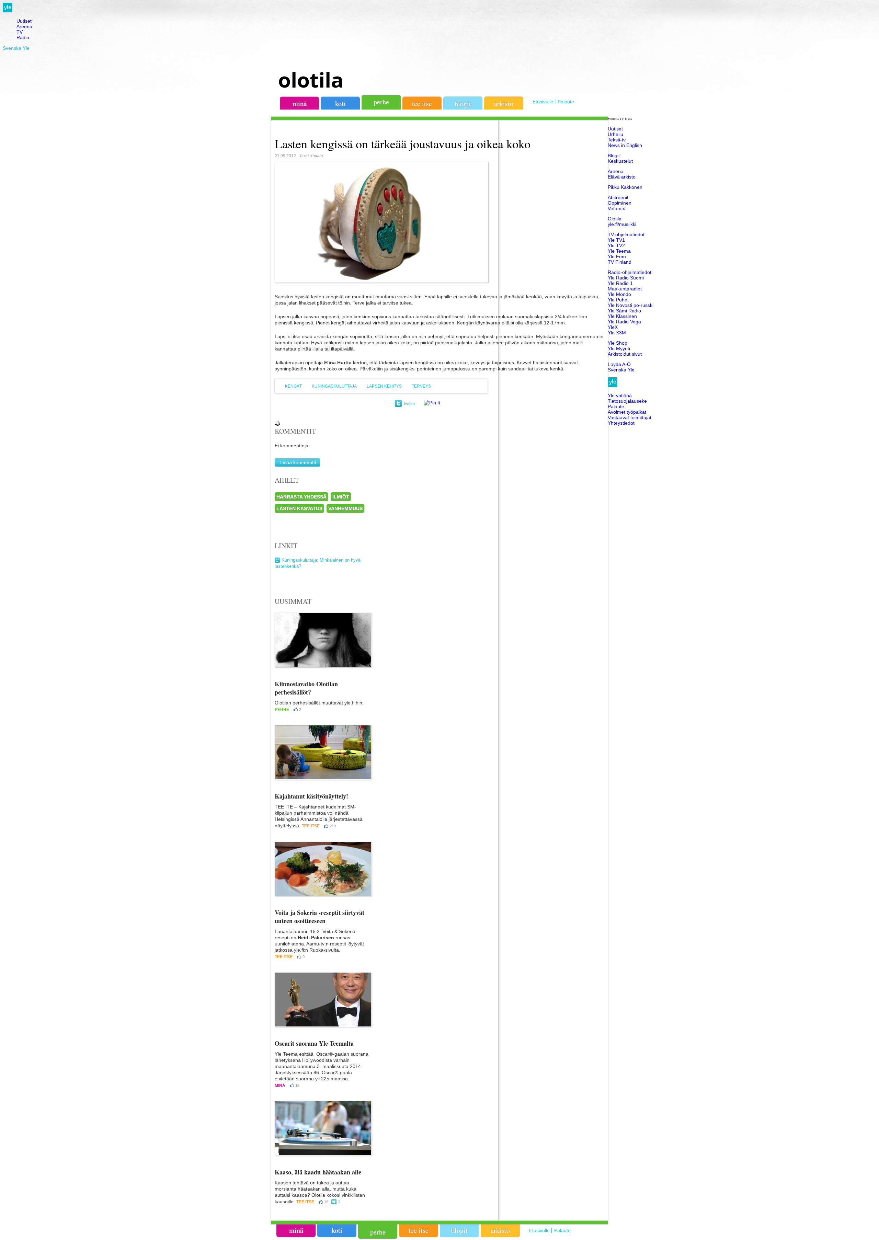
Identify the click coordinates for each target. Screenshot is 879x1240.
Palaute (566, 101)
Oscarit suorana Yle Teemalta (314, 1043)
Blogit (463, 103)
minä (300, 103)
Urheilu (615, 134)
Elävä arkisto (622, 177)
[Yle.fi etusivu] (7, 10)
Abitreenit (618, 197)
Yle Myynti (619, 348)
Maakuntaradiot (625, 288)
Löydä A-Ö (619, 364)
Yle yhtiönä (620, 395)
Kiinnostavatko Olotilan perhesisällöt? (306, 688)
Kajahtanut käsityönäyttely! (311, 796)
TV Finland (619, 262)
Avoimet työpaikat (627, 412)
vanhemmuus (345, 508)
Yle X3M (617, 332)
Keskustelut (620, 161)
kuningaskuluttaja (334, 386)
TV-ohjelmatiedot (626, 234)
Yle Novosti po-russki (630, 305)
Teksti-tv (617, 139)
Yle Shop (617, 343)
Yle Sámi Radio (624, 310)
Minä (280, 1085)
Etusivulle (543, 101)
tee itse (422, 103)
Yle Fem (617, 256)
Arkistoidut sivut (625, 354)
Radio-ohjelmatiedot (629, 272)
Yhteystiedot (621, 423)
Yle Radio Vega (624, 321)
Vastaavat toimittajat (629, 417)
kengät (293, 386)
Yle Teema (619, 251)
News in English (625, 145)
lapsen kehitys (384, 386)
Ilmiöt (340, 497)
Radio (22, 37)
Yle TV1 (616, 240)
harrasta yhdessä (301, 497)
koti (340, 103)
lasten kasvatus (299, 508)
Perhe (282, 709)
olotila (310, 80)
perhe (381, 101)
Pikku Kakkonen (625, 187)
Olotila (614, 218)
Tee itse (311, 826)
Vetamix (616, 208)
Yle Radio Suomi (626, 277)
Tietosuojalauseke (627, 401)
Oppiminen (619, 203)
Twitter (409, 403)
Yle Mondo (619, 294)
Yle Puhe (617, 299)
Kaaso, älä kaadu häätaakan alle (318, 1172)
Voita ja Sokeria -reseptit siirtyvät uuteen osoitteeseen (319, 916)
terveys (421, 386)
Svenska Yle (16, 48)
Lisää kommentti (298, 462)
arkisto (503, 103)
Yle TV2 (616, 245)
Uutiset (24, 21)
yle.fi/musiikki (622, 224)
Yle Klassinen (622, 316)
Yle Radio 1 (620, 283)
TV (19, 32)
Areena (24, 26)
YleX (613, 327)
